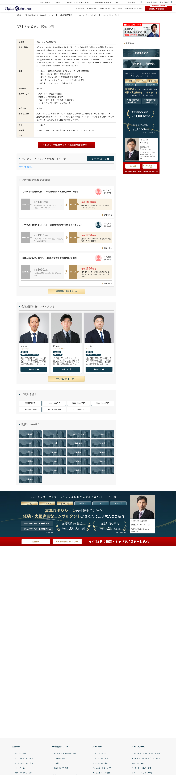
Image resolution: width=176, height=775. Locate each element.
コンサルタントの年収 (100, 763)
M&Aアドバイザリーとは (23, 773)
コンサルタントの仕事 (100, 758)
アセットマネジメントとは (23, 758)
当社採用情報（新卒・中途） (103, 2)
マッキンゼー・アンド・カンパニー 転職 (145, 753)
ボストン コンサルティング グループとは (145, 758)
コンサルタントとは (99, 753)
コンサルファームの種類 (101, 773)
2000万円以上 (78, 409)
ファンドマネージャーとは (23, 763)
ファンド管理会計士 (26, 167)
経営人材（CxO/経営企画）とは (64, 753)
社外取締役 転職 (59, 758)
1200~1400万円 (102, 403)
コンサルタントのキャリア (101, 768)
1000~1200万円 (78, 403)
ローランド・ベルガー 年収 (141, 768)
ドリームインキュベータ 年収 (141, 773)
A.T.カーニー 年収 (137, 763)
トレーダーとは (20, 768)
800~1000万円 (54, 403)
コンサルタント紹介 (44, 2)
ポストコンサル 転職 (60, 768)
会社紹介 (58, 2)
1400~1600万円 (30, 409)
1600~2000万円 (54, 409)
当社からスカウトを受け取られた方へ (78, 2)
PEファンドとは (20, 753)
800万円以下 (30, 403)
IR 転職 (56, 763)
